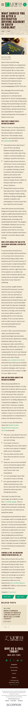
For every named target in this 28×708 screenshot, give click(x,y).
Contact (14, 673)
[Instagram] (21, 660)
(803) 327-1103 (9, 585)
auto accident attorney (15, 360)
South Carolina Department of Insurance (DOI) (10, 427)
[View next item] (8, 627)
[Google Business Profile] (6, 660)
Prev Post (7, 597)
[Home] (13, 4)
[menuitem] (7, 700)
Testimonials (14, 670)
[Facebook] (10, 660)
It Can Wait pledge (10, 502)
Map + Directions (14, 684)
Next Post (20, 597)
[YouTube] (18, 660)
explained (6, 141)
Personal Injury (12, 592)
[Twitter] (14, 660)
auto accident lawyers (17, 583)
